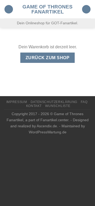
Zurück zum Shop (47, 57)
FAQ (84, 102)
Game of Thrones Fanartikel (47, 9)
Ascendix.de (47, 126)
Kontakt (34, 106)
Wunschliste (57, 106)
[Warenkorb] (86, 9)
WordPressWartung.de (47, 132)
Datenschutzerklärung (54, 102)
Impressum (16, 102)
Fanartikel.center (54, 120)
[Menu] (8, 9)
